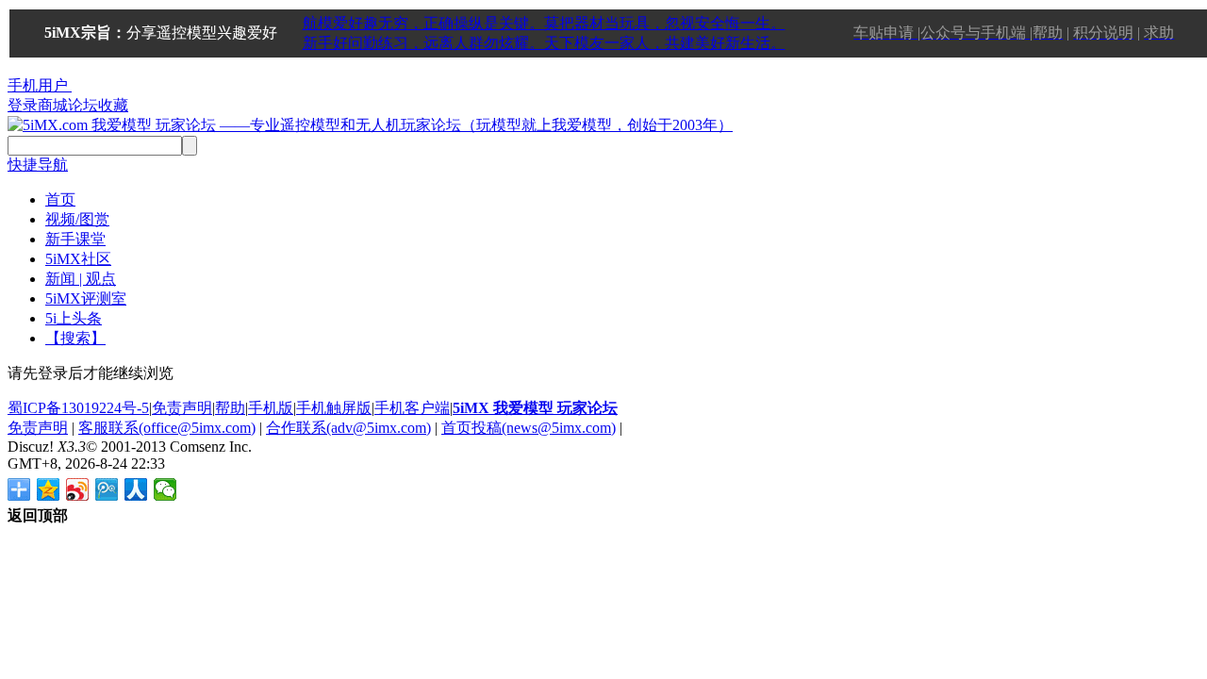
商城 (53, 105)
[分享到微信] (165, 489)
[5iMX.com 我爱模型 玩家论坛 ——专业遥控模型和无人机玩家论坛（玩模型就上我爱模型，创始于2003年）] (370, 125)
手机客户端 (412, 408)
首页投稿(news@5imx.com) (528, 428)
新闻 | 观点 (80, 279)
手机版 (270, 408)
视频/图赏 (77, 219)
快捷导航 (38, 165)
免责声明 (182, 408)
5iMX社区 (78, 259)
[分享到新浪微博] (78, 489)
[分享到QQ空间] (48, 489)
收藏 (113, 105)
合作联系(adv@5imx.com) (348, 428)
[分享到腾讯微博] (107, 489)
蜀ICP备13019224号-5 (78, 408)
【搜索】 (75, 338)
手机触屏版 (334, 408)
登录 (23, 105)
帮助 (230, 408)
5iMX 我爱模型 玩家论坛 (535, 408)
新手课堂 (75, 239)
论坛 (83, 105)
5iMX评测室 (85, 298)
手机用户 (38, 85)
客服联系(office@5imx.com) (167, 428)
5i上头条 (73, 318)
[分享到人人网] (136, 489)
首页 (60, 199)
